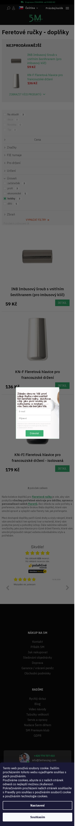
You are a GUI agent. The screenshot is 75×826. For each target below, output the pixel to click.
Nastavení (37, 805)
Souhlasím (37, 817)
